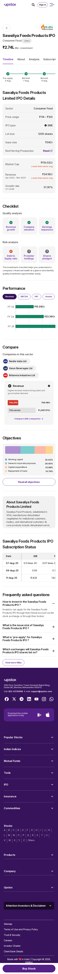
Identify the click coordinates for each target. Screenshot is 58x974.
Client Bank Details (13, 951)
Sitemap (8, 924)
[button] (29, 603)
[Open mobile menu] (52, 5)
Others (31, 840)
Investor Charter (12, 945)
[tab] (10, 296)
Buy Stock (29, 968)
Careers (8, 940)
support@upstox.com (41, 691)
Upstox (29, 962)
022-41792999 (15, 691)
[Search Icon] (35, 4)
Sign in (42, 5)
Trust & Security (12, 935)
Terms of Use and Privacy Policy (21, 929)
